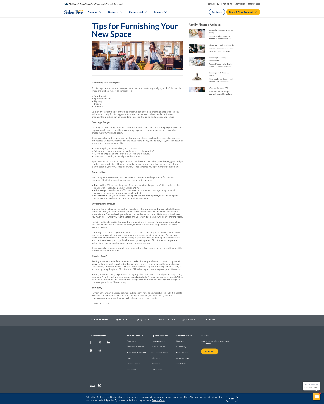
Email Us (123, 319)
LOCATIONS (240, 4)
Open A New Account (241, 12)
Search (212, 319)
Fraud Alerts (131, 341)
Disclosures (155, 364)
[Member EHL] (100, 385)
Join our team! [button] (209, 351)
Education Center (133, 364)
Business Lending (182, 358)
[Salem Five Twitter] (101, 343)
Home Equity (181, 347)
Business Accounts (158, 347)
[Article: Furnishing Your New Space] (137, 194)
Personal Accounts (158, 341)
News (129, 358)
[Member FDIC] (92, 385)
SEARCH (211, 4)
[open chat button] (316, 396)
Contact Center (191, 319)
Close (231, 398)
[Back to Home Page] (73, 12)
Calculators (155, 358)
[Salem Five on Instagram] (101, 351)
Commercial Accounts (159, 352)
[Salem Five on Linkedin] (110, 343)
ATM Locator (131, 369)
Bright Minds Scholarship (136, 352)
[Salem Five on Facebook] (93, 343)
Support (158, 12)
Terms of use (158, 400)
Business (113, 12)
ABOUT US (227, 4)
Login (219, 12)
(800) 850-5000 (254, 4)
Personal (92, 12)
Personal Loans (182, 352)
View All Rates (156, 369)
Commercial (136, 12)
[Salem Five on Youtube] (93, 351)
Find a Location (167, 319)
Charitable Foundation (135, 347)
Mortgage (180, 341)
